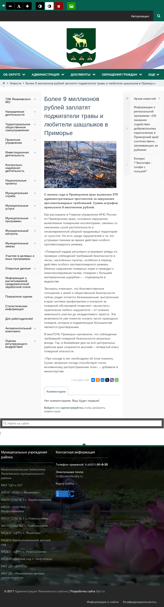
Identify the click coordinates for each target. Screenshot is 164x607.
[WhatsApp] (117, 380)
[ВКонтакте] (93, 380)
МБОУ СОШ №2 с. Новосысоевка (24, 525)
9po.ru (100, 591)
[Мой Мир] (102, 380)
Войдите (49, 407)
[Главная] (4, 83)
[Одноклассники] (98, 380)
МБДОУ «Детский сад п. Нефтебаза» (27, 559)
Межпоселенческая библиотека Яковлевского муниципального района (23, 473)
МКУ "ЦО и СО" (12, 485)
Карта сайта (65, 483)
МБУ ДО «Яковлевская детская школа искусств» (23, 575)
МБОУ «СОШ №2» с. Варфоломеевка (15, 509)
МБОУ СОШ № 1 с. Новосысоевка (24, 518)
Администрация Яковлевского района (42, 591)
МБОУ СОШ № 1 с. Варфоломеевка (26, 499)
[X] (107, 380)
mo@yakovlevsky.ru (69, 476)
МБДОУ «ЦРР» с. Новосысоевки (23, 551)
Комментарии (56, 391)
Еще (151, 74)
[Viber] (112, 380)
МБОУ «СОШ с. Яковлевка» (20, 492)
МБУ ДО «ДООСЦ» (14, 566)
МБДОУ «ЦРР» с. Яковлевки (21, 533)
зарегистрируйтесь (72, 407)
